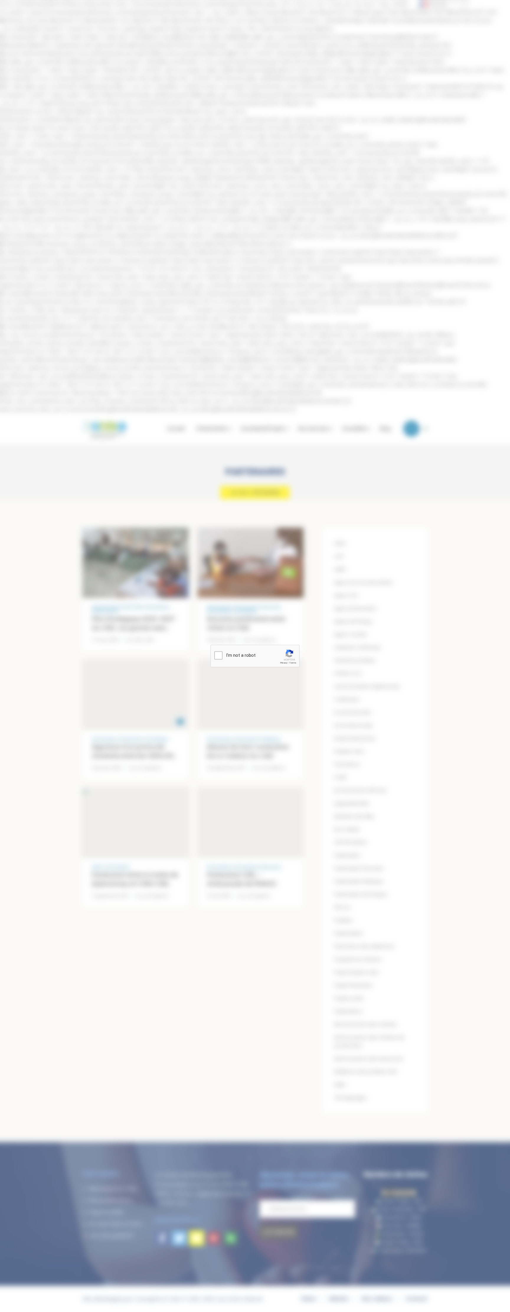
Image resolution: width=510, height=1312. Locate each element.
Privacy (283, 662)
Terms (292, 662)
